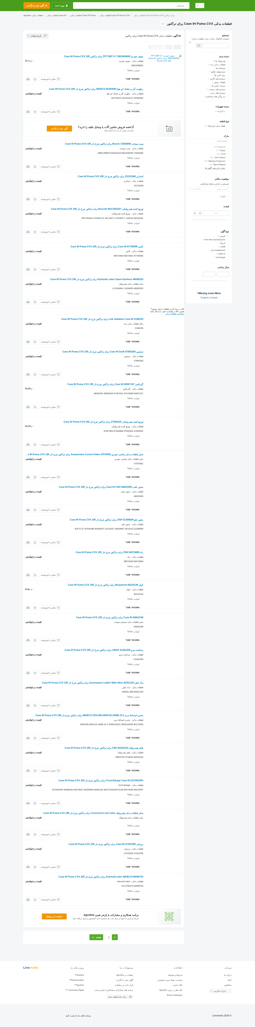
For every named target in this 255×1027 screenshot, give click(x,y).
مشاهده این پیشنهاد (54, 916)
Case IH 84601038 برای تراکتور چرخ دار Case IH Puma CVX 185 (109, 617)
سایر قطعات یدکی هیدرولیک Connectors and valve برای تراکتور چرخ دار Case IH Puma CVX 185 (93, 813)
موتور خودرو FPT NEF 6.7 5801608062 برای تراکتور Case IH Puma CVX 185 (103, 56)
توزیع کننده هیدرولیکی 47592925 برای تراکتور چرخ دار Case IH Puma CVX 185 (103, 422)
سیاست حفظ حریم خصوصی (169, 980)
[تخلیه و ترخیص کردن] (190, 42)
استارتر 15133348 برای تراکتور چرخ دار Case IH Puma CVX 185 (110, 176)
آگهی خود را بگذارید (59, 128)
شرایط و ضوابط (175, 975)
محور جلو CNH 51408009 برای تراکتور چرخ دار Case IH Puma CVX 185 (106, 519)
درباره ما (228, 975)
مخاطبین (228, 985)
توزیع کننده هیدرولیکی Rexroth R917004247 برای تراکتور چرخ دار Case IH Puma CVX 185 (97, 209)
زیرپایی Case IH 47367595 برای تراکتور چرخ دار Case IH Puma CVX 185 (106, 844)
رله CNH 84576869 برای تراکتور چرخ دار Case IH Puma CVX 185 (109, 552)
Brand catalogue (174, 995)
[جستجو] (186, 5)
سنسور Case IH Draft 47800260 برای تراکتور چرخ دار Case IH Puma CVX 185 (102, 351)
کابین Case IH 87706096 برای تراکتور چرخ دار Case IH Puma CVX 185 (107, 246)
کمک (229, 980)
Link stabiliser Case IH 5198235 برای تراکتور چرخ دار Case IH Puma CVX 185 (102, 319)
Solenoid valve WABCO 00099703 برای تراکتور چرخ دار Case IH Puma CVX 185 (101, 876)
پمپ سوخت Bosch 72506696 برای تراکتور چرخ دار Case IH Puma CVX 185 (104, 144)
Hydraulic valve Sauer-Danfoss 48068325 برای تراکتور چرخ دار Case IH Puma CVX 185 (96, 279)
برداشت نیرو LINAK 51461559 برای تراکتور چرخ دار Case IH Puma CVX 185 (104, 650)
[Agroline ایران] (220, 5)
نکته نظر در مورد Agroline (170, 990)
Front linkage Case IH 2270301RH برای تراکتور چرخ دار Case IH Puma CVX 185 (101, 780)
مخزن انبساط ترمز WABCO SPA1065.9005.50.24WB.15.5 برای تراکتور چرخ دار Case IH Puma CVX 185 (89, 715)
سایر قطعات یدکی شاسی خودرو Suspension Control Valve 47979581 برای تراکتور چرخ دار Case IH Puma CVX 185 (83, 454)
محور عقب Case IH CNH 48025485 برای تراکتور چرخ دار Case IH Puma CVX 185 (101, 487)
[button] (35, 79)
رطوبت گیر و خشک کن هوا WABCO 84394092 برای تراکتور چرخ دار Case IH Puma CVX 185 (96, 89)
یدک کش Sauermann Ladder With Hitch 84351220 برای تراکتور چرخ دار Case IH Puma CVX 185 (92, 682)
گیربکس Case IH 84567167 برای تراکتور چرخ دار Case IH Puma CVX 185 (105, 384)
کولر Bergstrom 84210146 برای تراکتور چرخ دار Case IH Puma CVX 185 (105, 585)
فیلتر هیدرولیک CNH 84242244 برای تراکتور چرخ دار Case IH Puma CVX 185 (104, 748)
